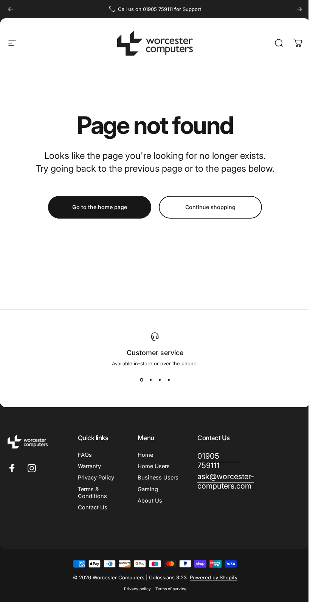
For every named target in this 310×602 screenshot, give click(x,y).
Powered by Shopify (210, 577)
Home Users (152, 466)
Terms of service (167, 588)
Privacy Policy (96, 477)
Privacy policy (134, 588)
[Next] (299, 9)
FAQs (85, 455)
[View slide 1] (138, 380)
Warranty (89, 466)
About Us (148, 507)
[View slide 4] (165, 380)
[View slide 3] (156, 380)
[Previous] (10, 9)
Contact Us (92, 507)
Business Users (148, 481)
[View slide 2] (147, 380)
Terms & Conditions (92, 493)
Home (144, 455)
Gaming (146, 496)
